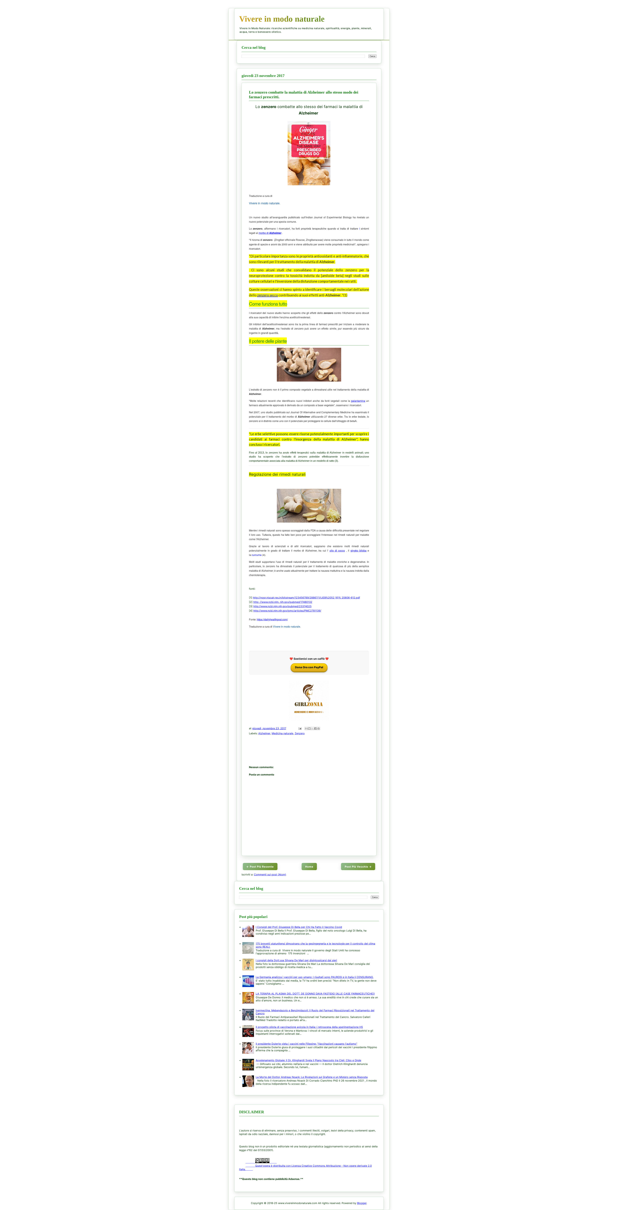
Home (309, 866)
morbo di (270, 233)
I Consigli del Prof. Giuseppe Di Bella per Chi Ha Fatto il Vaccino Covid (299, 926)
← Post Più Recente (260, 866)
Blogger (361, 1203)
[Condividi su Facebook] (315, 728)
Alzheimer (264, 733)
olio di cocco (337, 550)
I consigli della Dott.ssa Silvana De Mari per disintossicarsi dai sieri (296, 960)
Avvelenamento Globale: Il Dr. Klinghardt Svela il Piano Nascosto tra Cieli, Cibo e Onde (308, 1060)
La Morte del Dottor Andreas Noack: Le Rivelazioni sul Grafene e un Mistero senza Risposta (312, 1076)
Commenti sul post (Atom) (270, 874)
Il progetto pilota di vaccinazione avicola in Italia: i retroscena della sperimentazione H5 (309, 1026)
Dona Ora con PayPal (309, 667)
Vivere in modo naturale (282, 18)
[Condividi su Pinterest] (318, 728)
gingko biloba (358, 550)
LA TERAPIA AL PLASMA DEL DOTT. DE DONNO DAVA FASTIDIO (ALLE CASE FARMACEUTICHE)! (315, 993)
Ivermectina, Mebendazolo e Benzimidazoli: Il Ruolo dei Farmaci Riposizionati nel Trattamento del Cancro (315, 1012)
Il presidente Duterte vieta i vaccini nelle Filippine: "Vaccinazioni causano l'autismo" (306, 1043)
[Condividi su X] (312, 728)
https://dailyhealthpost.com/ (272, 619)
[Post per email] (299, 728)
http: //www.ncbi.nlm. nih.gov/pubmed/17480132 (282, 602)
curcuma (257, 555)
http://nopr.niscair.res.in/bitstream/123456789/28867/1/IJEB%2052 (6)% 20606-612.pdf (306, 597)
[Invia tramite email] (306, 728)
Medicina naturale (282, 733)
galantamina (358, 401)
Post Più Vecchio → (358, 866)
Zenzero (300, 733)
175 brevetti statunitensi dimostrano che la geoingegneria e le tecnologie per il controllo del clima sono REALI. (315, 945)
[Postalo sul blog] (309, 728)
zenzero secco (267, 295)
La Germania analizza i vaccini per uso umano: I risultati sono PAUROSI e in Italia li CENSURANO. (314, 976)
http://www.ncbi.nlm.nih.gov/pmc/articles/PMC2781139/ (287, 610)
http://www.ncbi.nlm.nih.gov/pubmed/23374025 (282, 606)
